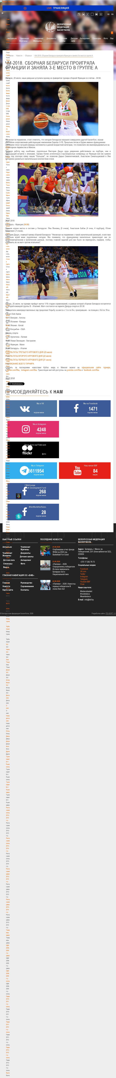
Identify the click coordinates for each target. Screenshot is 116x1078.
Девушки (8, 736)
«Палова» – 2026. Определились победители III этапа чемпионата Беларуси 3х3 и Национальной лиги (64, 569)
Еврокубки (9, 417)
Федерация (9, 381)
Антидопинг (85, 38)
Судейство (9, 346)
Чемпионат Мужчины (24, 39)
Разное (8, 422)
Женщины (9, 583)
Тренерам (9, 233)
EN (112, 14)
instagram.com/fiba (29, 370)
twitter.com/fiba (13, 370)
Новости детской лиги (8, 718)
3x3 (7, 644)
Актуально (12, 38)
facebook (87, 14)
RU (108, 14)
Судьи (8, 361)
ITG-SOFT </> (111, 613)
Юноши (8, 731)
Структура (9, 50)
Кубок (7, 397)
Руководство (26, 583)
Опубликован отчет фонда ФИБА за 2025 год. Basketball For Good (63, 552)
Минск (8, 279)
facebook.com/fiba (91, 370)
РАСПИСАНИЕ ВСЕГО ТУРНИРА (19, 363)
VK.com (83, 571)
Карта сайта (8, 590)
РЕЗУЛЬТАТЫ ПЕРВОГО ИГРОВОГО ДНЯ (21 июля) (28, 359)
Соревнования (27, 586)
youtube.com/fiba (74, 370)
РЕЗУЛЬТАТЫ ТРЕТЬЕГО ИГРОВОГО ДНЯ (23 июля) (28, 352)
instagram (101, 14)
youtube (96, 14)
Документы (9, 101)
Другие (8, 751)
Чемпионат (9, 392)
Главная (8, 19)
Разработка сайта (98, 613)
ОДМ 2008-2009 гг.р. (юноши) (8, 976)
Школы (8, 274)
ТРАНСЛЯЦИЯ (58, 8)
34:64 (26, 224)
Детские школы (63, 39)
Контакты (9, 85)
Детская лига (74, 39)
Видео (6, 567)
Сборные (9, 386)
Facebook (84, 569)
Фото (7, 746)
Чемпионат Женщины (38, 39)
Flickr (82, 584)
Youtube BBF (85, 581)
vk (83, 14)
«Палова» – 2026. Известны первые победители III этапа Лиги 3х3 (64, 586)
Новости (8, 366)
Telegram (84, 579)
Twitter (82, 574)
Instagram (84, 576)
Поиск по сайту (79, 14)
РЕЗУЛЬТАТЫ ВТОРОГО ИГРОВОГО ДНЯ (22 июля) (28, 356)
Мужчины (9, 547)
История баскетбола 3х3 (9, 682)
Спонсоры (96, 38)
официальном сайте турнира (96, 367)
